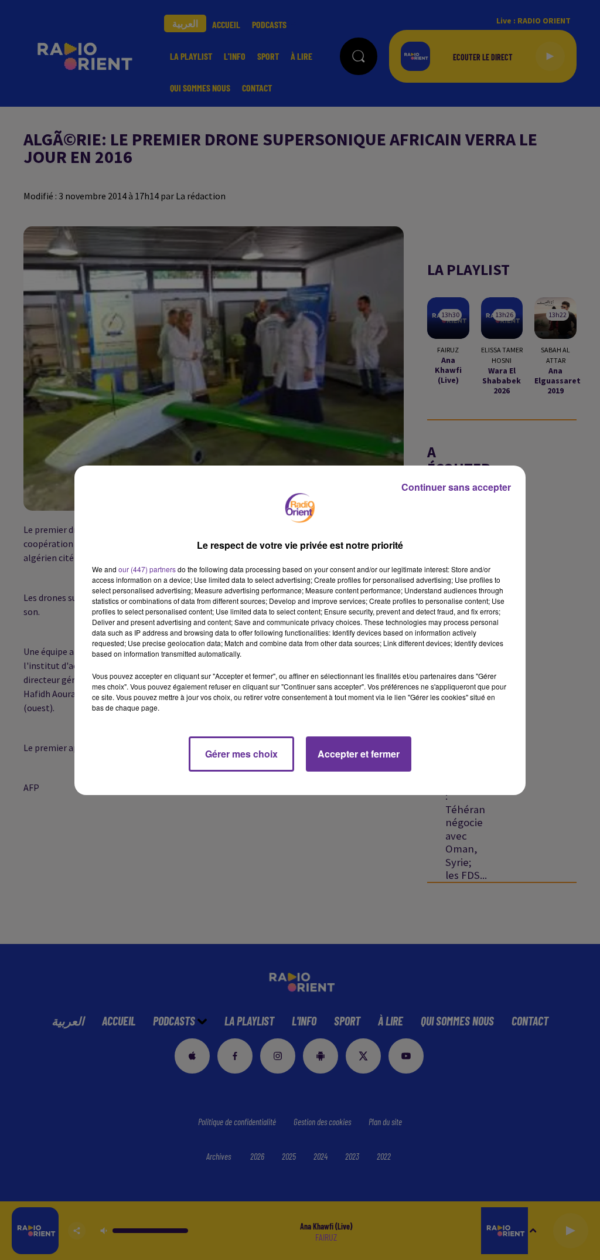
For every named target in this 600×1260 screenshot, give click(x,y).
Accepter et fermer (359, 753)
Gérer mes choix (241, 753)
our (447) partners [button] (147, 569)
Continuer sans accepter (456, 487)
